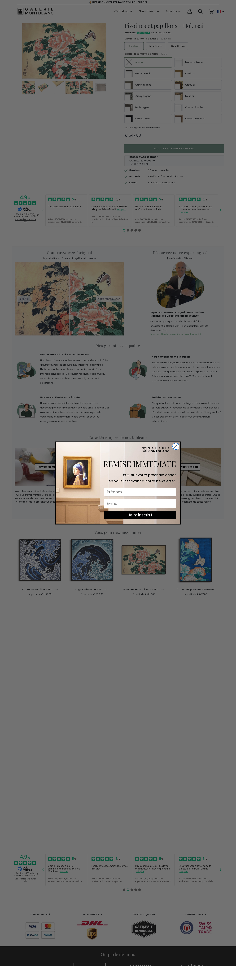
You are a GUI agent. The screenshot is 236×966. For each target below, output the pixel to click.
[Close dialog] (176, 446)
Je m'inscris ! (140, 515)
